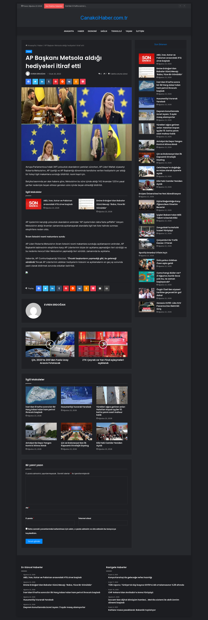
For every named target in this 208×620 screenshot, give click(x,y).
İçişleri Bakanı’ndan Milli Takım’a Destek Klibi (168, 216)
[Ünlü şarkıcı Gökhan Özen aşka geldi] (146, 264)
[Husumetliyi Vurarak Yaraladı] (76, 395)
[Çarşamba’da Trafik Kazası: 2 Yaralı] (146, 244)
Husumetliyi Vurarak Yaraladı (76, 406)
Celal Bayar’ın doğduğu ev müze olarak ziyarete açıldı (168, 170)
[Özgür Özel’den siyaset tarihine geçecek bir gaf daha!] (146, 293)
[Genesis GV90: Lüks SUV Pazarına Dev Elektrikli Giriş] (146, 307)
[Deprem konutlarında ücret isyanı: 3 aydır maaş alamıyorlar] (146, 115)
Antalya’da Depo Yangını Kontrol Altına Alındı (38, 444)
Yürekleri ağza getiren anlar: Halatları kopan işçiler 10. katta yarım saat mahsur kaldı (111, 410)
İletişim (140, 31)
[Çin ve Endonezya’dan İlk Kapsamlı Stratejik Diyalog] (76, 431)
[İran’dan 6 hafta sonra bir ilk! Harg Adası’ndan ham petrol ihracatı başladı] (41, 395)
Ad (28, 508)
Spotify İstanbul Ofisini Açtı (153, 252)
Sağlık (104, 31)
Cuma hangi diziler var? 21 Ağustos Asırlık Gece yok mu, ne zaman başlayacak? (168, 277)
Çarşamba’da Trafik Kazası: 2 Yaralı (167, 241)
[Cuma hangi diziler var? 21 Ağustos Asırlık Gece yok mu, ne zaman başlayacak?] (146, 276)
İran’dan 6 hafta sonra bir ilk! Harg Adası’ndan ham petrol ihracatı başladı (96, 6)
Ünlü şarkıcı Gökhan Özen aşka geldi (166, 262)
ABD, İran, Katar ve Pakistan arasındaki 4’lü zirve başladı (169, 57)
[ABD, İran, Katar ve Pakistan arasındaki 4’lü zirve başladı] (33, 204)
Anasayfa (69, 31)
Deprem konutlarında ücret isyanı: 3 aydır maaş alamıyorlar (167, 114)
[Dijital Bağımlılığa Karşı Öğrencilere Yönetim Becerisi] (146, 205)
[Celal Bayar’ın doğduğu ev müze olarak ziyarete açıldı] (146, 171)
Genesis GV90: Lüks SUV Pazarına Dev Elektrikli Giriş (168, 306)
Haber (81, 31)
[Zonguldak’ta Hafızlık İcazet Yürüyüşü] (146, 231)
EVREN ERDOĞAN (38, 74)
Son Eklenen (160, 44)
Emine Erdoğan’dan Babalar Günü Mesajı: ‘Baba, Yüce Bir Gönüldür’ (110, 204)
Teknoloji (116, 31)
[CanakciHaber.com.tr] (104, 17)
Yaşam (129, 31)
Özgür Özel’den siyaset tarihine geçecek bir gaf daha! (168, 292)
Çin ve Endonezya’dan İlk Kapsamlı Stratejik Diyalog (75, 444)
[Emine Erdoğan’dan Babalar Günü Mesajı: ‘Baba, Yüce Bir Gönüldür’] (86, 204)
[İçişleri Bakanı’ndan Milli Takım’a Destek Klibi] (146, 218)
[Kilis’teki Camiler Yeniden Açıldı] (111, 431)
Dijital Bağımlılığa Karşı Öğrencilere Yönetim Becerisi (168, 204)
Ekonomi (92, 31)
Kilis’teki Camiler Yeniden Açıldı (109, 444)
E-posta (30, 518)
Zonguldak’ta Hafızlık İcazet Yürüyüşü (167, 229)
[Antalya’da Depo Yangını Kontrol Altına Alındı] (41, 431)
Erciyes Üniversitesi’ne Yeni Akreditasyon (160, 193)
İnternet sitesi (85, 518)
